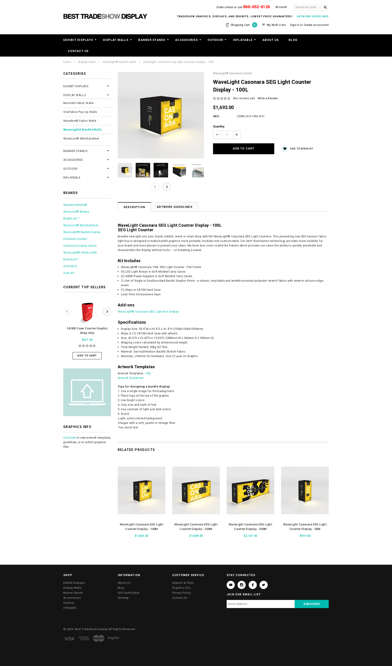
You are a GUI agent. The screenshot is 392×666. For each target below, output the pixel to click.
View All (68, 273)
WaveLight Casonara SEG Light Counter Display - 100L (178, 62)
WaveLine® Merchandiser (81, 138)
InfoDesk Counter (75, 239)
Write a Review (267, 98)
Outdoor (215, 40)
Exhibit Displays (78, 40)
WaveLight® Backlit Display (82, 232)
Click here (69, 437)
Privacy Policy (181, 592)
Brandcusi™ (71, 259)
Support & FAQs (183, 582)
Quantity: (219, 126)
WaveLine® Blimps (76, 211)
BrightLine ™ (71, 218)
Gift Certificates (129, 592)
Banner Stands (151, 40)
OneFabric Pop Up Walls (80, 112)
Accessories (186, 40)
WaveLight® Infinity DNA (80, 252)
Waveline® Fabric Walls (79, 120)
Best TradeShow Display (91, 629)
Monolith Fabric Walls (78, 103)
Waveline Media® (75, 204)
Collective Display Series (80, 245)
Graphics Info (181, 587)
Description (134, 207)
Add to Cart (87, 355)
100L (148, 373)
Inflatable (243, 40)
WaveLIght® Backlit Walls (119, 62)
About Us (270, 40)
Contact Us (78, 51)
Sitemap (123, 597)
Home (67, 62)
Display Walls (115, 40)
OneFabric (70, 266)
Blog (293, 40)
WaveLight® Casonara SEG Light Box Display (148, 311)
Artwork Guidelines (174, 207)
